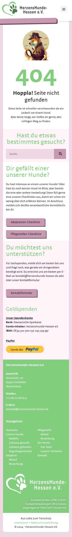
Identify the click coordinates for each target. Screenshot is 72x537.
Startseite (12, 430)
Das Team (46, 446)
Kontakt (42, 455)
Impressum (21, 522)
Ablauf (13, 459)
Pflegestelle (45, 430)
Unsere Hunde (14, 434)
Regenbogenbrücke (20, 451)
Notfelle (14, 438)
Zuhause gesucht (19, 442)
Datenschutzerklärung (44, 522)
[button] (64, 9)
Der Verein (44, 442)
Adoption (11, 455)
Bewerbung (16, 463)
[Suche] (60, 154)
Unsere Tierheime (51, 451)
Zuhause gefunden (20, 446)
